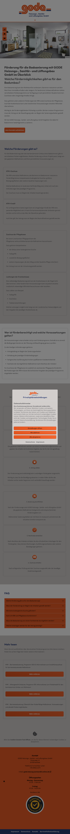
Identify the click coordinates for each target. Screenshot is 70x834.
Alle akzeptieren (35, 437)
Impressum (40, 442)
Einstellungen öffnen (35, 428)
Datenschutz (30, 442)
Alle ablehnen (35, 433)
